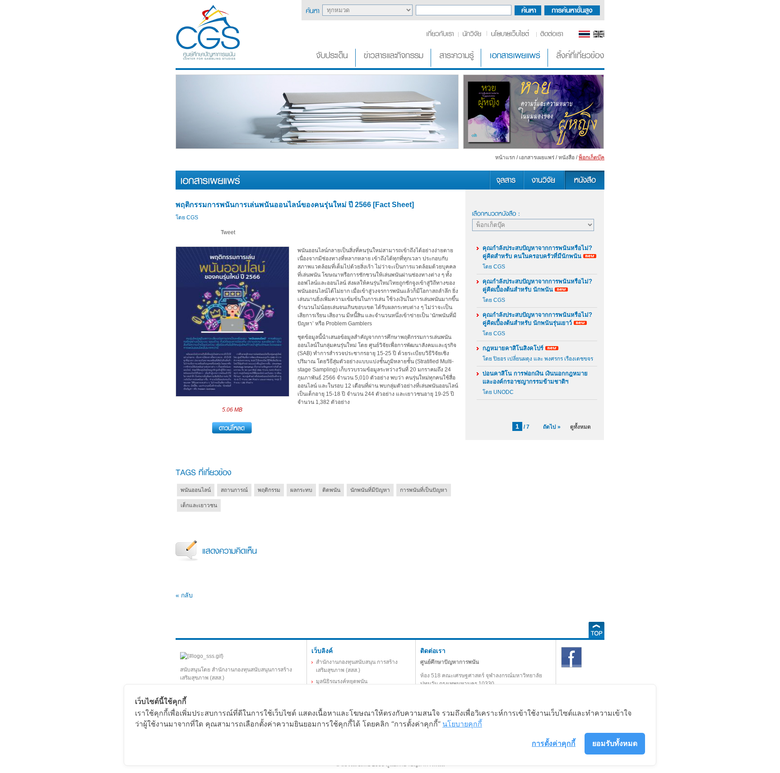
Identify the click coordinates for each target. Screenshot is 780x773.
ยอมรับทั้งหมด (614, 743)
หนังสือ (566, 157)
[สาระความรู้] (456, 65)
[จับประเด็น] (333, 65)
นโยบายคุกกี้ (462, 723)
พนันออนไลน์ (196, 490)
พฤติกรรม (269, 490)
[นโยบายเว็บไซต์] (511, 35)
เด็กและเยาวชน (199, 505)
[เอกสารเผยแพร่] (515, 65)
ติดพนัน (331, 490)
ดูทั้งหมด (580, 427)
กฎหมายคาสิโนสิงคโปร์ (513, 348)
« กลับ (184, 595)
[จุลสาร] (506, 188)
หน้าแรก (505, 157)
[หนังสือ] (584, 188)
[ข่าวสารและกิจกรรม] (394, 65)
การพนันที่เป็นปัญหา (423, 490)
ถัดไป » (552, 427)
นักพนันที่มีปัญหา (370, 490)
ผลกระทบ (301, 490)
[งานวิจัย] (543, 188)
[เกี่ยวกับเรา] (442, 35)
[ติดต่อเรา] (550, 35)
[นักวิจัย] (471, 35)
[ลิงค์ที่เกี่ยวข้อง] (576, 65)
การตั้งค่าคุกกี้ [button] (554, 743)
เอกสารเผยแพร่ (536, 157)
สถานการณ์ (234, 490)
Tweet (228, 232)
